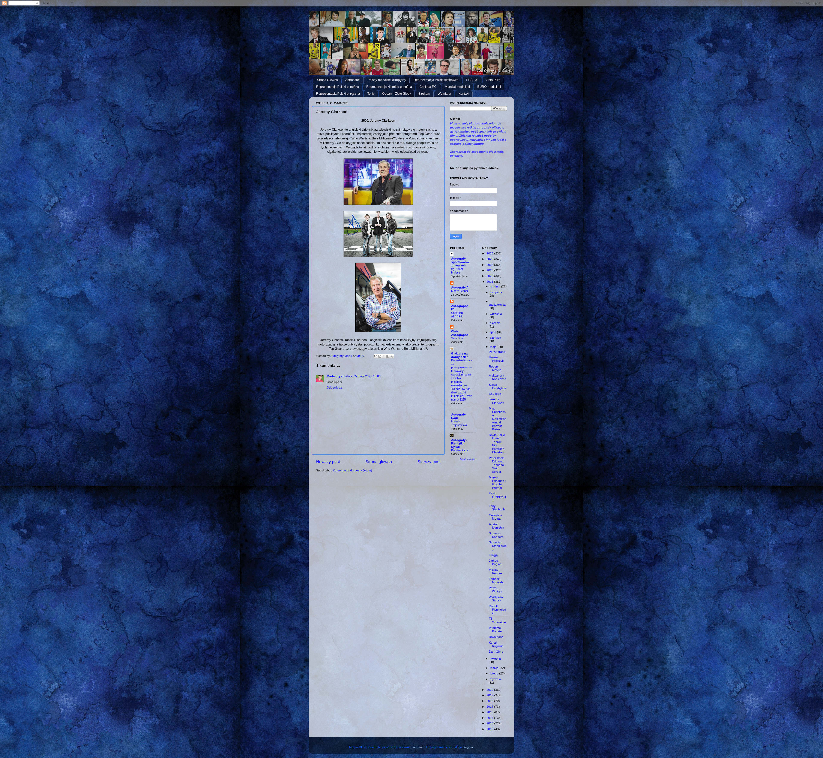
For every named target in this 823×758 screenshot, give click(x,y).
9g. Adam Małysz (457, 270)
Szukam (424, 93)
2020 (490, 689)
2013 (490, 729)
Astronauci (352, 80)
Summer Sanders (496, 535)
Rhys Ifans (496, 636)
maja (493, 346)
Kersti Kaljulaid (496, 644)
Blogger (468, 747)
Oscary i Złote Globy (396, 93)
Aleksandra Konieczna (497, 377)
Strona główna (378, 461)
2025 (490, 259)
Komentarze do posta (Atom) (352, 470)
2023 (490, 270)
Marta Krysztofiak (339, 376)
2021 (490, 281)
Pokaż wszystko (467, 459)
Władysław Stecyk (496, 598)
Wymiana (444, 93)
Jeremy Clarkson (496, 401)
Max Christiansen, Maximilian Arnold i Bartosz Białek (497, 419)
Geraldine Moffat (495, 517)
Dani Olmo (496, 651)
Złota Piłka (493, 80)
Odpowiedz (334, 387)
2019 (490, 695)
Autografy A (460, 287)
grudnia (495, 286)
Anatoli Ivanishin (496, 526)
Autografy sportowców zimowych (460, 262)
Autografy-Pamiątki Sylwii (459, 443)
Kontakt (463, 93)
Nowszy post (328, 461)
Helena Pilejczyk (496, 359)
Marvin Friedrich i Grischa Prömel (497, 483)
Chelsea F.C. (428, 86)
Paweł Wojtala (495, 589)
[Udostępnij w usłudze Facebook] (388, 356)
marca (494, 668)
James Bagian (495, 562)
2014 (490, 723)
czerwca (495, 337)
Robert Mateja (495, 368)
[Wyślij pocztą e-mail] (376, 356)
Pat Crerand (497, 351)
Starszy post (429, 461)
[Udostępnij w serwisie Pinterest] (392, 356)
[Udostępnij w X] (384, 356)
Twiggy (493, 555)
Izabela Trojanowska (459, 423)
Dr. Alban (495, 393)
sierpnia (495, 322)
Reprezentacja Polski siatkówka (436, 80)
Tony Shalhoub (497, 507)
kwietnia (495, 658)
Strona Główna (327, 80)
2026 (490, 253)
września (496, 313)
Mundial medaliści (457, 86)
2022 (490, 276)
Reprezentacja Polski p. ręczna (338, 93)
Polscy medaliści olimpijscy (387, 80)
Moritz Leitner (459, 291)
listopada (496, 292)
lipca (493, 332)
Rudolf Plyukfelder (497, 610)
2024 (490, 264)
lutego (494, 673)
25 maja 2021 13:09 (367, 376)
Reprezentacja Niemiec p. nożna (389, 86)
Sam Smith (458, 338)
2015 (490, 717)
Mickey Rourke (495, 571)
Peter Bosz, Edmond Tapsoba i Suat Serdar (497, 465)
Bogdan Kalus (460, 450)
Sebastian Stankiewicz (497, 546)
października (497, 304)
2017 (490, 706)
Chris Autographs (460, 333)
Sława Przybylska (498, 386)
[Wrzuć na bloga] (380, 356)
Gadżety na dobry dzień (460, 355)
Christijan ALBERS (457, 314)
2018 (490, 701)
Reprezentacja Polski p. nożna (337, 86)
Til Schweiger (497, 620)
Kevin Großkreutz (497, 497)
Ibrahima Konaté (495, 629)
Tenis (371, 93)
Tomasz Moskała (496, 580)
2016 (490, 712)
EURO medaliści (489, 86)
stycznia (495, 679)
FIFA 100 (472, 80)
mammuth (417, 747)
